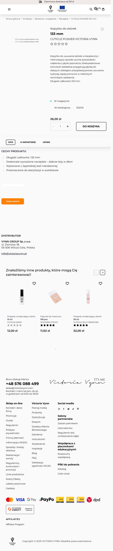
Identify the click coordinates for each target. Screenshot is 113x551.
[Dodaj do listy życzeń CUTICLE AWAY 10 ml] (34, 284)
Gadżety (10, 488)
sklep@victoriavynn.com (19, 388)
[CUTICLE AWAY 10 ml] (22, 295)
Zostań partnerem (68, 423)
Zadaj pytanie (12, 201)
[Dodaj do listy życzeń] (102, 29)
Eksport (36, 422)
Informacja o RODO (16, 442)
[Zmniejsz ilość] (53, 126)
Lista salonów (65, 428)
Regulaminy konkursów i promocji (12, 466)
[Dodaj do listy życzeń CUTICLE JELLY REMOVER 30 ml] (101, 284)
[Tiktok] (73, 409)
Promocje (11, 416)
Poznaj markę (39, 408)
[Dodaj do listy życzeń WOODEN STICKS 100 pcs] (67, 284)
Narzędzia (63, 19)
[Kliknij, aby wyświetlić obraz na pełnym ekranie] (27, 40)
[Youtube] (68, 409)
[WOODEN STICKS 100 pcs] (55, 295)
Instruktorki (38, 439)
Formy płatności (15, 438)
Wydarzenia (38, 444)
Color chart (64, 473)
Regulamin (12, 425)
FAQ (34, 458)
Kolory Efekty (13, 479)
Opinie (46, 142)
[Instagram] (59, 409)
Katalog (62, 469)
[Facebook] (63, 409)
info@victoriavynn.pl (14, 253)
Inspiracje (37, 448)
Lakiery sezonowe (15, 483)
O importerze (28, 142)
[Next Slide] (102, 272)
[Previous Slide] (96, 272)
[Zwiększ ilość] (67, 126)
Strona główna (13, 19)
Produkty (27, 19)
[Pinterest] (78, 409)
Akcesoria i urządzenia (45, 19)
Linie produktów (15, 474)
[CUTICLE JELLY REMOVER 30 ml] (88, 295)
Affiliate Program (15, 524)
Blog (34, 453)
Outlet (9, 420)
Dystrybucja (38, 417)
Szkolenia (37, 434)
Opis (10, 142)
